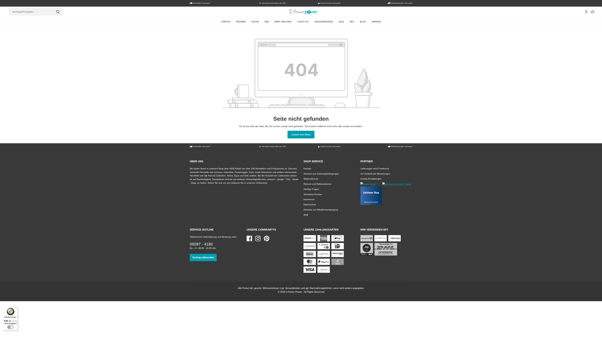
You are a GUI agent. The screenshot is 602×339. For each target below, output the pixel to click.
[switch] (10, 327)
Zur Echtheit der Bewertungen (375, 173)
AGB (306, 214)
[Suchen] (57, 12)
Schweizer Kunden (313, 194)
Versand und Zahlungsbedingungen (321, 173)
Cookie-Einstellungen (370, 178)
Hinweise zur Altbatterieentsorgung (321, 209)
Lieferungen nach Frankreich (374, 168)
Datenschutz (310, 204)
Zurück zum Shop (303, 134)
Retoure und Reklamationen (317, 184)
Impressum (309, 199)
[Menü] (16, 308)
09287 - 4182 (201, 244)
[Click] (303, 11)
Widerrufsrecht (311, 178)
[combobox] (30, 12)
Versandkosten (292, 288)
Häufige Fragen (311, 189)
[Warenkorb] (592, 12)
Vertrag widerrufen (204, 257)
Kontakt (307, 168)
